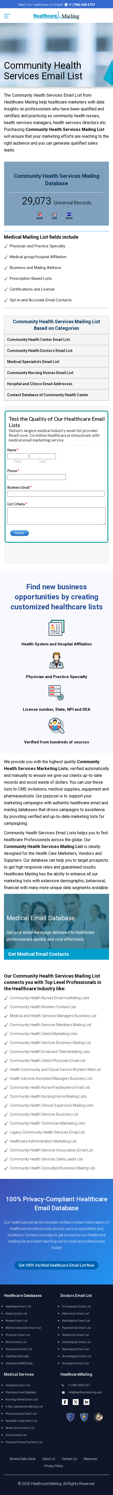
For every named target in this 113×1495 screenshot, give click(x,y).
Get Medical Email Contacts (38, 954)
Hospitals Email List (18, 1385)
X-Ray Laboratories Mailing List (24, 1406)
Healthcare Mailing (46, 1484)
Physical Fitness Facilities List (24, 1442)
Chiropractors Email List (76, 1306)
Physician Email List (18, 1335)
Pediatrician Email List (75, 1335)
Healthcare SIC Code (17, 1356)
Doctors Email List (16, 1313)
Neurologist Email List (75, 1349)
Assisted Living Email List (21, 1420)
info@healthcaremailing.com (85, 1392)
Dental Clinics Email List (20, 1428)
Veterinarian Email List (75, 1313)
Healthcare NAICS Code (19, 1363)
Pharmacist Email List (19, 1349)
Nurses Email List (16, 1320)
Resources (90, 1459)
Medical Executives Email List (23, 1327)
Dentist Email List (16, 1342)
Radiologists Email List (76, 1320)
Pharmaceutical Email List (21, 1413)
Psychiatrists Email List (76, 1327)
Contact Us (69, 1459)
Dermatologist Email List (76, 1356)
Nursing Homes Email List (22, 1399)
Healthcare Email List (18, 1306)
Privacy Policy (53, 1466)
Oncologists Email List (75, 1363)
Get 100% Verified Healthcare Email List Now (56, 1265)
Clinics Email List (16, 1435)
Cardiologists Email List (76, 1342)
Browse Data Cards (23, 1459)
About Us (48, 1459)
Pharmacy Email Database (21, 1392)
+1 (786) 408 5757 (78, 1385)
